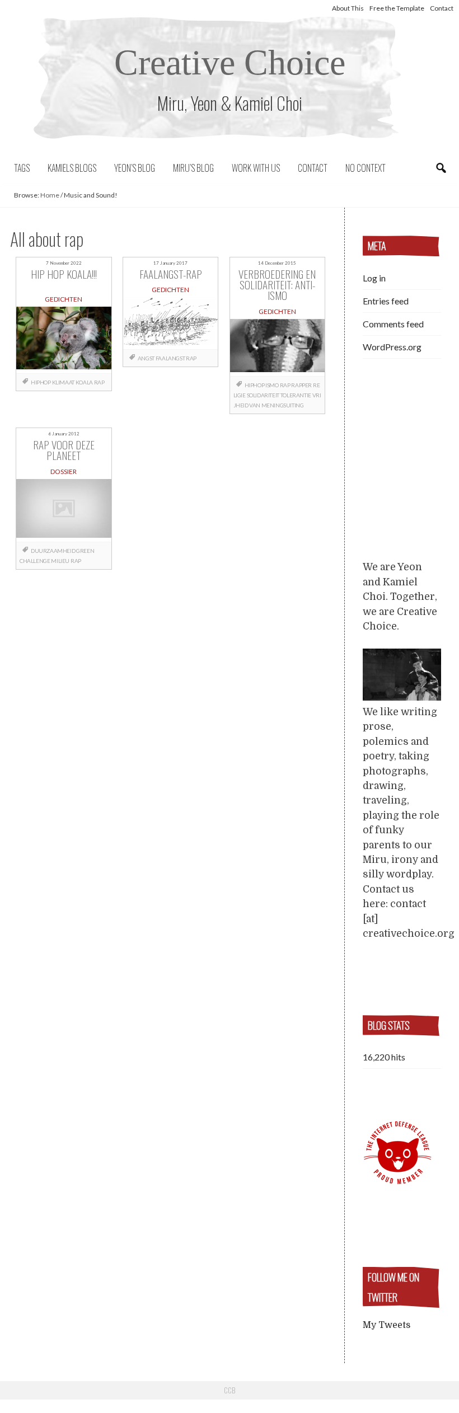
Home (49, 195)
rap (99, 382)
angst (146, 358)
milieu (60, 560)
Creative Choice (229, 62)
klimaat (63, 382)
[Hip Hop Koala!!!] (63, 340)
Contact (441, 8)
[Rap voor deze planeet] (63, 510)
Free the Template (396, 8)
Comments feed (393, 323)
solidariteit (263, 395)
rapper (301, 385)
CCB (229, 1390)
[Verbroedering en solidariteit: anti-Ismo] (277, 348)
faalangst (170, 358)
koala (84, 382)
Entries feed (386, 300)
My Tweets (386, 1325)
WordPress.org (392, 346)
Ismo (271, 385)
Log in (374, 278)
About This (348, 8)
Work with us (256, 168)
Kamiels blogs (72, 168)
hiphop (41, 382)
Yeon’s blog (134, 168)
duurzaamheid (53, 550)
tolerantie (295, 395)
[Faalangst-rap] (170, 323)
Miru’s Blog (193, 168)
